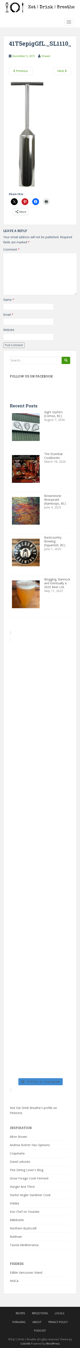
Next (61, 71)
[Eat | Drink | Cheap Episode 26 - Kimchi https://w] (40, 733)
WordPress (53, 1343)
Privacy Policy (58, 1322)
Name (8, 300)
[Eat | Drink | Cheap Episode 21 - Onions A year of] (40, 985)
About (36, 1322)
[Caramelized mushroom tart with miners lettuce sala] (40, 698)
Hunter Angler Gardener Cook (30, 1195)
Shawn (45, 56)
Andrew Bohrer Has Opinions (30, 1145)
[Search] (66, 360)
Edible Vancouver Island (26, 1272)
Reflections (40, 1313)
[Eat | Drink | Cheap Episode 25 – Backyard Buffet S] (40, 770)
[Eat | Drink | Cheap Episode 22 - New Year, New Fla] (40, 949)
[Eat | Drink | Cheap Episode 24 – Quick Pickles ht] (40, 842)
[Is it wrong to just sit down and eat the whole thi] (40, 805)
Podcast (40, 1330)
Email (8, 315)
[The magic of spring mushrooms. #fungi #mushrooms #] (40, 877)
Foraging (18, 1322)
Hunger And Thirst (22, 1187)
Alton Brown (18, 1137)
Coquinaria (17, 1153)
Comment (11, 249)
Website (8, 330)
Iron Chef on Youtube (24, 1212)
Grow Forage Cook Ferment (29, 1178)
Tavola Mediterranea (24, 1245)
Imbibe (14, 1203)
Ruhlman (16, 1237)
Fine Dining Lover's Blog (26, 1170)
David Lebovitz (20, 1162)
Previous (21, 71)
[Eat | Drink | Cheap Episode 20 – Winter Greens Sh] (40, 1057)
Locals (59, 1313)
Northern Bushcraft (23, 1228)
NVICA (14, 1281)
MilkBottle (17, 1220)
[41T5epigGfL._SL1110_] (27, 135)
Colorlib (25, 1343)
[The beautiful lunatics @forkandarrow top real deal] (40, 1021)
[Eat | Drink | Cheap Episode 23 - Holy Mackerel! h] (40, 913)
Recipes (20, 1313)
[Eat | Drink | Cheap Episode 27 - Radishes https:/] (40, 661)
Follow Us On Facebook (31, 376)
